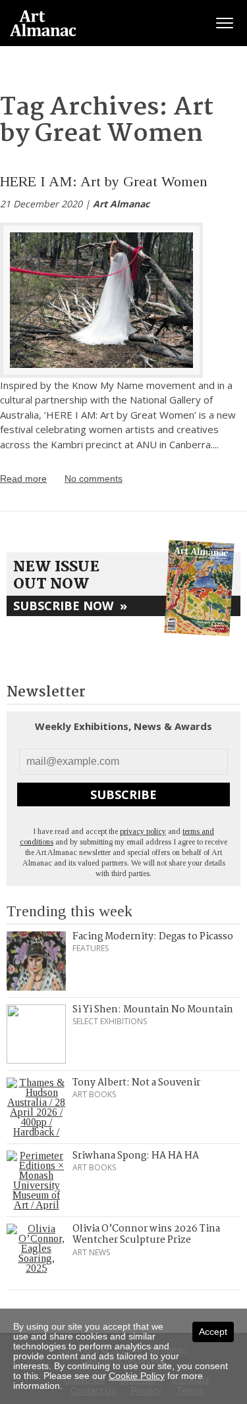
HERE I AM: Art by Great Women (103, 181)
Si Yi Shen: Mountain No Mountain (152, 1010)
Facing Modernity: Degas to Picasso (152, 937)
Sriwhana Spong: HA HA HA (135, 1156)
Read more (23, 478)
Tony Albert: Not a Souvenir (136, 1083)
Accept (213, 1331)
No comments (94, 478)
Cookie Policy (137, 1375)
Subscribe (123, 794)
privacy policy (143, 831)
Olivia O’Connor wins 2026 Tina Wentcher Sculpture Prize (146, 1235)
